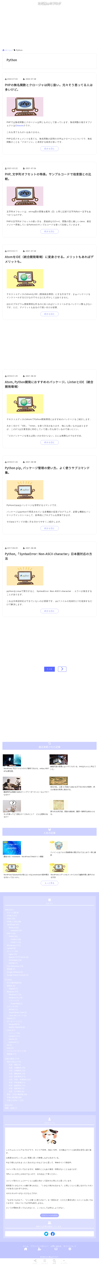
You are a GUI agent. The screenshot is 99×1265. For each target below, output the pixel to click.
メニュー (44, 1263)
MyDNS (12, 963)
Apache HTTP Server (17, 957)
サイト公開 (11, 913)
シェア (35, 1263)
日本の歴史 (9, 1059)
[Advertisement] (49, 28)
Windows (10, 992)
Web (7, 910)
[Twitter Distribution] (46, 1234)
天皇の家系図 (12, 1097)
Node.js (12, 928)
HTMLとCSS (12, 922)
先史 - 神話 (13, 1065)
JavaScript (11, 924)
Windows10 (13, 998)
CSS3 (9, 919)
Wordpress (11, 945)
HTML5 (10, 916)
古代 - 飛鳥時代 (15, 1074)
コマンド (12, 1000)
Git (8, 1045)
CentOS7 (12, 1036)
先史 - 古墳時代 (15, 1068)
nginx (11, 954)
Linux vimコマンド (16, 1015)
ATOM (11, 1009)
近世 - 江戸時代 (15, 1091)
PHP (9, 933)
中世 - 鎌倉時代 (15, 1085)
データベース (12, 1021)
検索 (54, 1263)
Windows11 (13, 995)
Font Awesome (13, 966)
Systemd (12, 1042)
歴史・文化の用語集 (15, 1094)
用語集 (9, 969)
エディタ (10, 1006)
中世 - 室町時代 (15, 1088)
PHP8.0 (14, 939)
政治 (7, 1105)
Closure (19, 125)
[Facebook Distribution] (53, 1235)
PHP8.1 (14, 942)
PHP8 (11, 936)
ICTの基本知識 (13, 983)
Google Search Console (16, 975)
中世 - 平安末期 (15, 1082)
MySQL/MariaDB (15, 1027)
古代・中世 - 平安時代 (18, 1080)
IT (6, 980)
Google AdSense (13, 972)
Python (10, 1018)
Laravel (10, 948)
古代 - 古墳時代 (15, 1071)
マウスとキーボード (15, 1051)
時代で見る (11, 1062)
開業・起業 (9, 1108)
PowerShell (15, 1004)
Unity (9, 1048)
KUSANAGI (13, 960)
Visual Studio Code (16, 1012)
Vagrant (12, 989)
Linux (9, 1030)
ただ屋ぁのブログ (49, 3)
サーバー (10, 951)
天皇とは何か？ (13, 1100)
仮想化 (9, 986)
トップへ (64, 1263)
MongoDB (13, 1024)
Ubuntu (11, 1039)
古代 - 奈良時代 (15, 1077)
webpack (14, 930)
